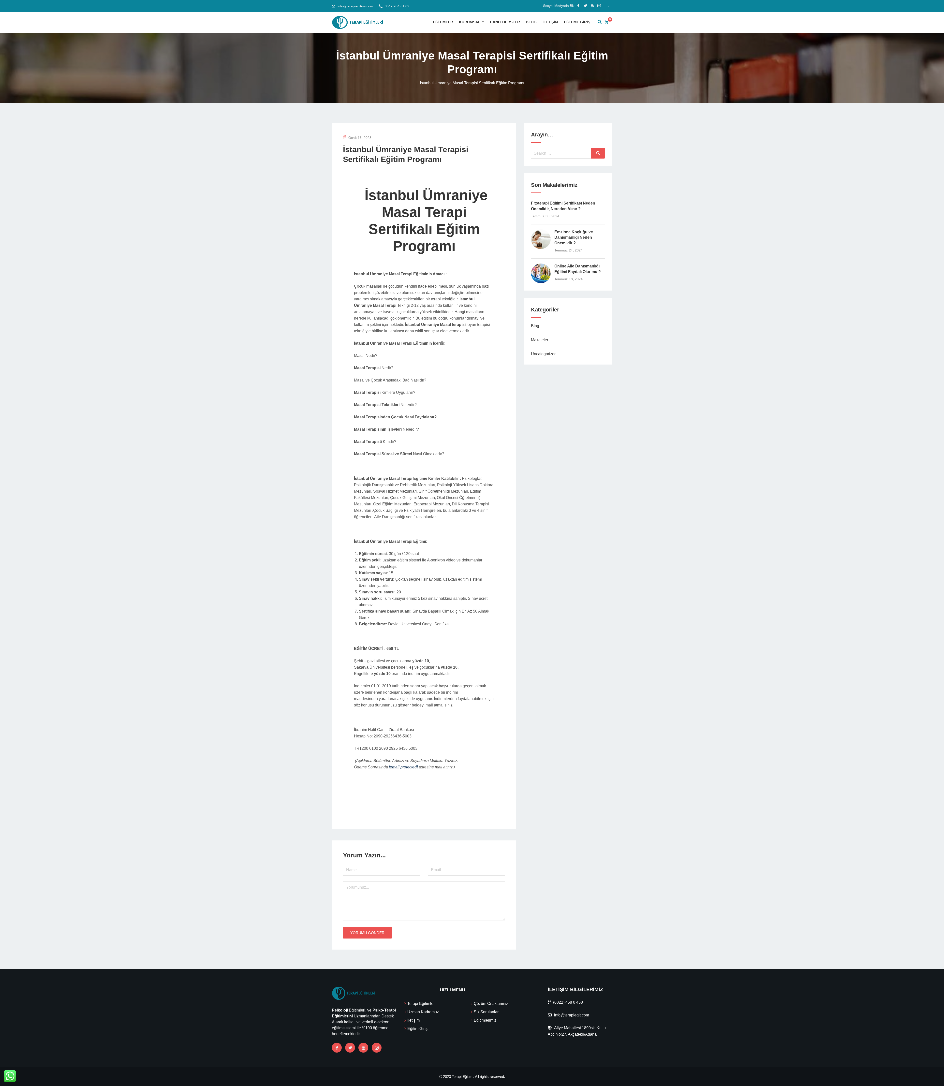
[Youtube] (363, 1048)
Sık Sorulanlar (486, 1012)
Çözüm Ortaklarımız (491, 1003)
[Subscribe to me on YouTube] (592, 6)
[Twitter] (350, 1048)
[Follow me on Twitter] (585, 6)
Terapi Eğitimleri (421, 1003)
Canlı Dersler (505, 22)
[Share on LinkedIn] (434, 804)
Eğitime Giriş (577, 22)
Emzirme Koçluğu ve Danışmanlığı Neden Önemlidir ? (573, 237)
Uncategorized (544, 354)
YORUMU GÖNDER (367, 933)
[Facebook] (337, 1048)
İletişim (550, 22)
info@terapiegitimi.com (355, 6)
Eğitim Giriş (417, 1029)
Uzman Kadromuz (423, 1012)
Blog (531, 22)
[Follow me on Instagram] (599, 6)
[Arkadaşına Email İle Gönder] (424, 804)
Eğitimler (443, 22)
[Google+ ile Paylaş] (431, 804)
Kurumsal (469, 22)
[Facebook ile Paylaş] (417, 804)
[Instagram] (377, 1048)
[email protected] (403, 767)
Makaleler (539, 340)
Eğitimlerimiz (485, 1020)
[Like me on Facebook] (578, 6)
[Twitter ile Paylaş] (420, 804)
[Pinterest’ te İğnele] (427, 804)
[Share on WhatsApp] (413, 804)
